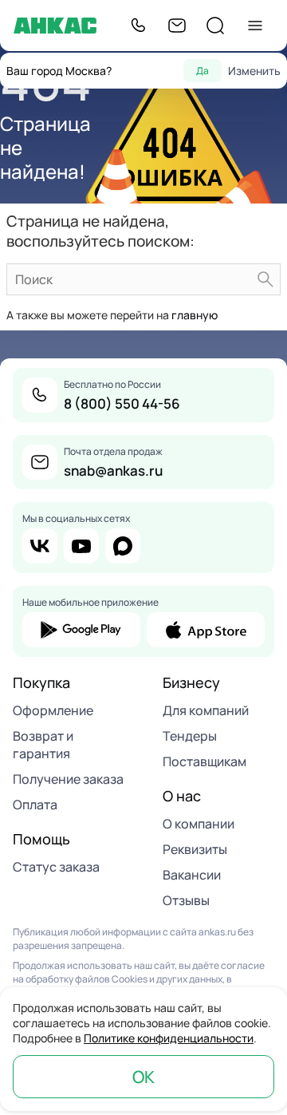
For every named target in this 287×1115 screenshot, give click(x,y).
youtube (81, 545)
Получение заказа (68, 779)
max (122, 545)
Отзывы (186, 900)
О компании (198, 823)
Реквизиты (195, 849)
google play (81, 629)
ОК (143, 1077)
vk (39, 545)
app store (206, 629)
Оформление (53, 710)
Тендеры (190, 736)
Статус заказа (56, 867)
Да (202, 70)
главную (194, 314)
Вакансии (192, 875)
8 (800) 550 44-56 (122, 403)
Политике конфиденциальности (169, 1038)
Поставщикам (204, 761)
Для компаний (206, 710)
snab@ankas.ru (113, 470)
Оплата (35, 804)
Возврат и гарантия (43, 744)
